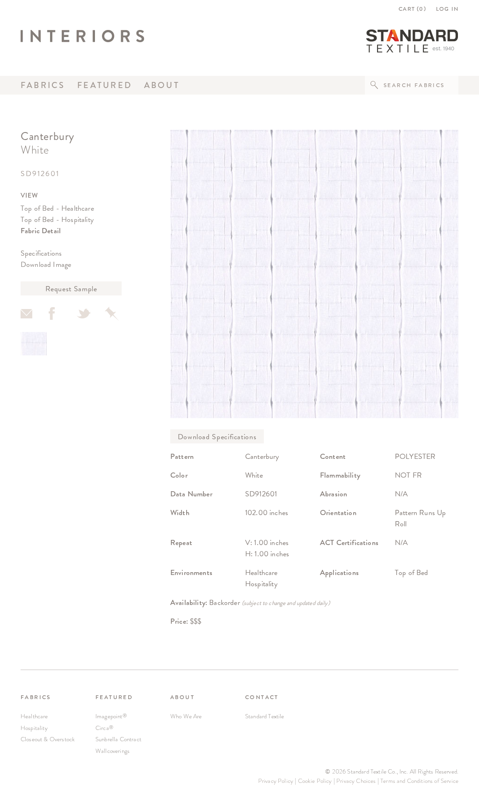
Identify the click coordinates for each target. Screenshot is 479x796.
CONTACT (262, 697)
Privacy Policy (275, 781)
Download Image (46, 264)
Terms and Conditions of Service (419, 781)
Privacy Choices (356, 781)
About (162, 85)
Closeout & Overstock (48, 739)
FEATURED (114, 697)
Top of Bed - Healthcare (57, 208)
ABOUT (182, 697)
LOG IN (447, 9)
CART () (412, 9)
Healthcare (34, 716)
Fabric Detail (41, 231)
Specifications (41, 253)
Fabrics (43, 85)
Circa (104, 728)
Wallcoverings (112, 751)
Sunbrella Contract (118, 739)
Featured (104, 85)
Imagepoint (111, 716)
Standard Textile (264, 716)
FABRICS (36, 697)
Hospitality (34, 728)
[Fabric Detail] (34, 343)
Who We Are (186, 716)
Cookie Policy (315, 781)
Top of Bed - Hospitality (57, 219)
